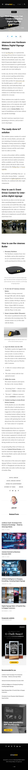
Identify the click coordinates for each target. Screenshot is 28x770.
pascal (7, 27)
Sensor (21, 486)
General (14, 11)
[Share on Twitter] (12, 36)
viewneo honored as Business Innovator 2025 (13, 680)
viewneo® (5, 759)
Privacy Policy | (12, 761)
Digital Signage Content (14, 480)
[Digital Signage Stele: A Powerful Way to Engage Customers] (14, 595)
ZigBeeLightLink (16, 178)
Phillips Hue (15, 167)
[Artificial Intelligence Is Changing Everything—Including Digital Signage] (14, 568)
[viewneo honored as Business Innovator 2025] (14, 541)
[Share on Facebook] (7, 36)
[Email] (20, 36)
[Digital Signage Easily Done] (10, 4)
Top (14, 766)
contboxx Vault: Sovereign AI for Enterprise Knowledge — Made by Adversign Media (12, 525)
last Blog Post (9, 53)
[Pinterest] (18, 490)
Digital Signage (13, 477)
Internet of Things (9, 486)
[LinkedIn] (16, 36)
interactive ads (20, 81)
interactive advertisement (14, 483)
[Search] (23, 4)
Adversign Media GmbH (18, 759)
